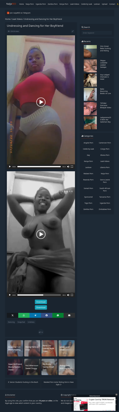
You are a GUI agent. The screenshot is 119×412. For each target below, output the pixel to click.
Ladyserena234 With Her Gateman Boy (105, 119)
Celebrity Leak (86, 4)
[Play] (10, 166)
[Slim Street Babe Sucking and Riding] (90, 51)
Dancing (11, 322)
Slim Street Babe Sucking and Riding (105, 48)
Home (21, 4)
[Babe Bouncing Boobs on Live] (90, 94)
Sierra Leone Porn (105, 181)
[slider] (39, 166)
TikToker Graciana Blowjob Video (105, 105)
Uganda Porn (41, 4)
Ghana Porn (104, 155)
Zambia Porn (53, 4)
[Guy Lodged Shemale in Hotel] (90, 80)
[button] (41, 102)
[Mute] (68, 166)
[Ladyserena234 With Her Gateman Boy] (90, 122)
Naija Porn (30, 4)
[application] (41, 102)
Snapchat (21, 322)
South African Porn (105, 189)
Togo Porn (88, 203)
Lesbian (97, 4)
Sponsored (88, 197)
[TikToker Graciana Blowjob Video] (90, 108)
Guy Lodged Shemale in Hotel (104, 77)
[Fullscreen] (72, 166)
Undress (31, 322)
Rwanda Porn (88, 180)
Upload (104, 4)
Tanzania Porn (104, 197)
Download (40, 302)
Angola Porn (88, 143)
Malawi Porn (88, 173)
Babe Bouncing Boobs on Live (105, 91)
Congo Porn (104, 149)
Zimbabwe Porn (105, 209)
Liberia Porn (105, 167)
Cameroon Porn (105, 143)
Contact (112, 4)
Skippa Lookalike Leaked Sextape (103, 63)
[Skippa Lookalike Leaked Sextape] (90, 66)
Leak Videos (74, 4)
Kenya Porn (64, 4)
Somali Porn (88, 188)
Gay (88, 155)
